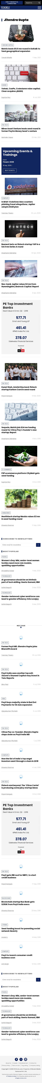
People (4, 557)
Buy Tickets (10, 170)
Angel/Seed (6, 513)
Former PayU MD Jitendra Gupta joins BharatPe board (19, 647)
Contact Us (33, 1063)
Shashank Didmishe (8, 253)
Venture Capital (7, 45)
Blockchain (6, 898)
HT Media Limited (11, 1076)
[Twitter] (21, 1059)
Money (4, 85)
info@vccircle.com (20, 1078)
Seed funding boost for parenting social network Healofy (20, 929)
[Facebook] (16, 1059)
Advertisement (23, 1063)
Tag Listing (24, 1065)
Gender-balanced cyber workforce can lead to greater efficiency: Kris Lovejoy (20, 597)
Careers (15, 1063)
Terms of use (16, 1065)
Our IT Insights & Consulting (12, 3)
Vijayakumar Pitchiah (9, 711)
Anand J (4, 937)
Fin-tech (5, 125)
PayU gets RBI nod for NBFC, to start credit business (18, 876)
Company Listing (35, 1065)
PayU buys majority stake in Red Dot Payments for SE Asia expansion (18, 703)
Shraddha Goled (7, 571)
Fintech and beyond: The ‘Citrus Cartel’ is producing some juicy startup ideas (20, 786)
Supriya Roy (5, 97)
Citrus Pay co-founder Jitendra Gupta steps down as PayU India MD (19, 733)
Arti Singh (5, 964)
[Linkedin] (25, 1059)
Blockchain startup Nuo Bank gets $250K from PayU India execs (18, 903)
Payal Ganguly (6, 396)
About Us (8, 1063)
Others (4, 925)
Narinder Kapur (7, 137)
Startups (5, 198)
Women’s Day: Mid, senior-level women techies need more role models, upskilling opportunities (20, 563)
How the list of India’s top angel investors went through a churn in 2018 (19, 759)
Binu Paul (4, 684)
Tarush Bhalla (6, 57)
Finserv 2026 (8, 162)
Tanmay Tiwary (7, 213)
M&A (3, 699)
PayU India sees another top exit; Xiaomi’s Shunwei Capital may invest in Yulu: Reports (20, 676)
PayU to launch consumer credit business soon (16, 956)
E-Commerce (6, 470)
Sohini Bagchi (6, 587)
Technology (6, 576)
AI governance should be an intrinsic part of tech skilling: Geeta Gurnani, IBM (20, 581)
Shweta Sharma (7, 525)
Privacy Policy (6, 1065)
